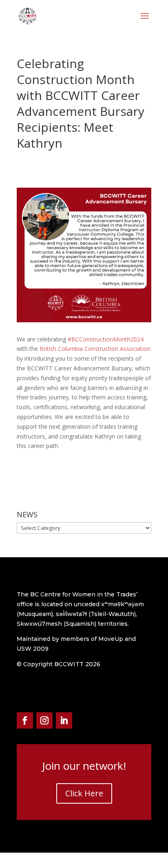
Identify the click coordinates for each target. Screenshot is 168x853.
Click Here (84, 793)
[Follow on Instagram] (44, 720)
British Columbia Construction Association (95, 348)
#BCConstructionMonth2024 (106, 339)
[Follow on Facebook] (25, 720)
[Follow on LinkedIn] (64, 720)
